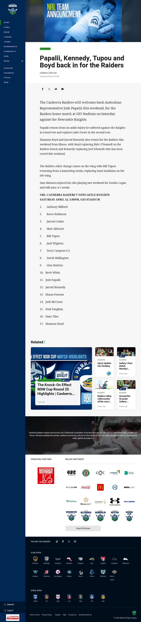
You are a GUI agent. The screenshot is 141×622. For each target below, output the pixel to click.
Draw (7, 32)
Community (10, 51)
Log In (10, 610)
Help (64, 615)
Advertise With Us (85, 615)
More (7, 61)
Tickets (7, 77)
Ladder (8, 37)
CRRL (6, 56)
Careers (58, 615)
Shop (6, 82)
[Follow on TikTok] (57, 541)
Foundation (9, 73)
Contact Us (72, 615)
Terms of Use (35, 615)
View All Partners (83, 528)
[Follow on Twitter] (69, 541)
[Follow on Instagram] (75, 541)
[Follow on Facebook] (63, 541)
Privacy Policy (47, 615)
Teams (7, 42)
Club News (45, 49)
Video (7, 27)
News (7, 22)
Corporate (8, 68)
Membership (10, 47)
